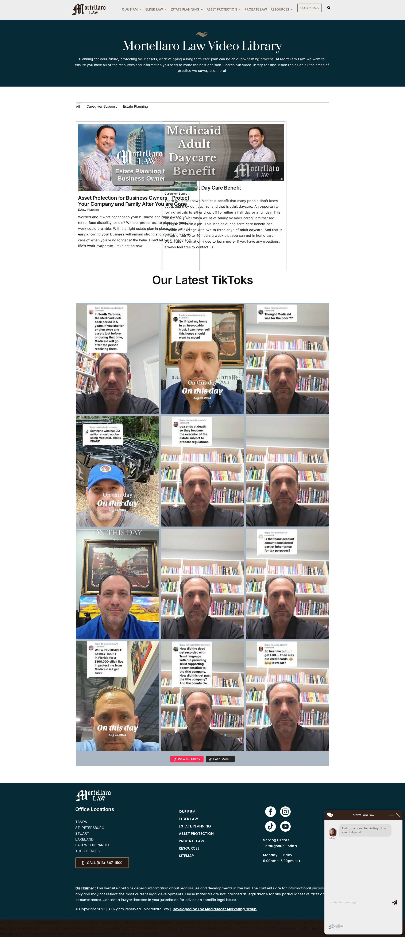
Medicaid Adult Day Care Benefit (203, 188)
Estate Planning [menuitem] (135, 106)
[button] (117, 359)
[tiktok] (270, 826)
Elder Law (188, 818)
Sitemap (186, 855)
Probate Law (191, 840)
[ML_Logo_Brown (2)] (89, 2)
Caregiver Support (177, 193)
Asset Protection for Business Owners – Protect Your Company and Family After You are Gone (133, 201)
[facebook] (270, 811)
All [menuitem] (78, 106)
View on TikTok (189, 759)
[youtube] (285, 826)
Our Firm (187, 811)
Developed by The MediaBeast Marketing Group (214, 909)
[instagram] (285, 811)
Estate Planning (88, 209)
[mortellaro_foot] (93, 791)
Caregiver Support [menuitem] (101, 106)
